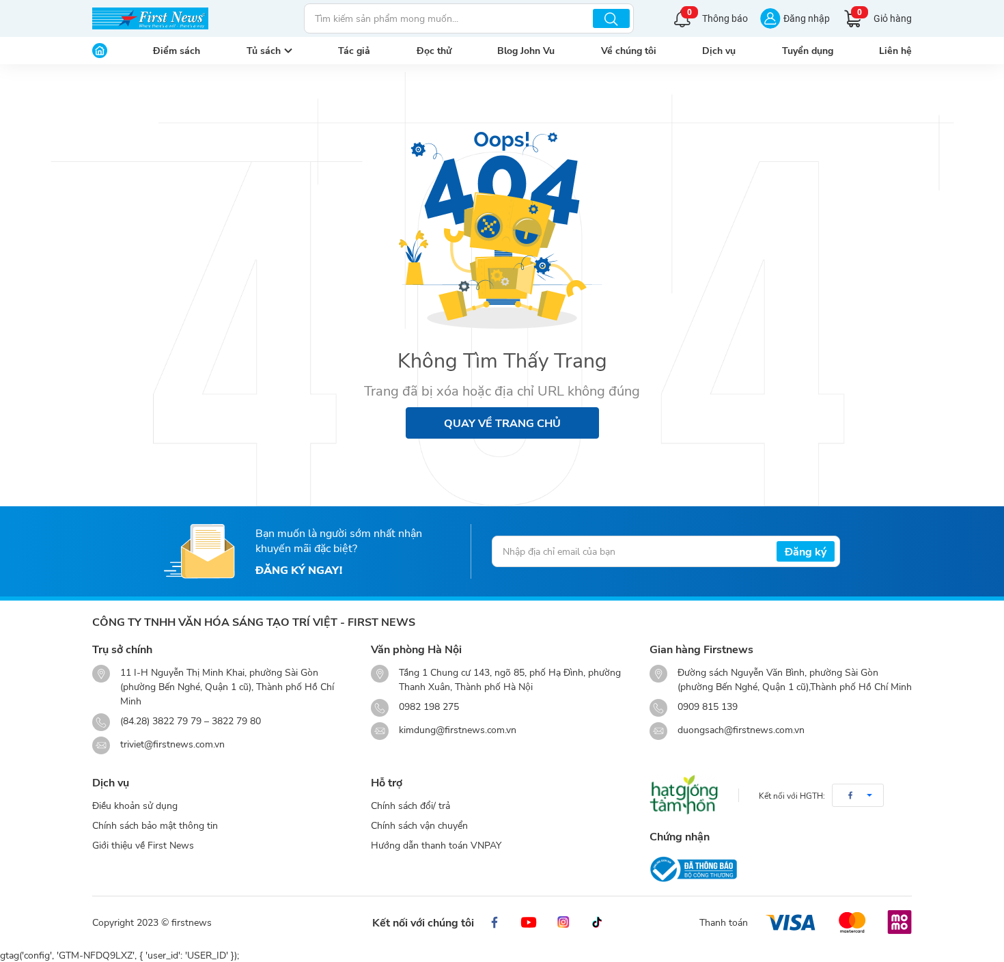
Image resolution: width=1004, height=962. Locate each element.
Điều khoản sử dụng (135, 805)
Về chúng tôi (628, 50)
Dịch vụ (719, 50)
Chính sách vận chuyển (419, 825)
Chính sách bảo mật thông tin (155, 825)
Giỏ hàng (884, 17)
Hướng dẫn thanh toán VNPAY (436, 844)
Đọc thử (434, 50)
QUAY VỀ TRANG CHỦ (502, 422)
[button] (858, 795)
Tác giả (354, 50)
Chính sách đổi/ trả (410, 805)
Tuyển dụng (807, 50)
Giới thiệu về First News (143, 844)
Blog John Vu (526, 50)
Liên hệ (895, 50)
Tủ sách (264, 50)
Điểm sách (176, 50)
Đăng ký (805, 551)
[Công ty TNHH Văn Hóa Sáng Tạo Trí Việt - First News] (150, 18)
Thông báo (717, 17)
